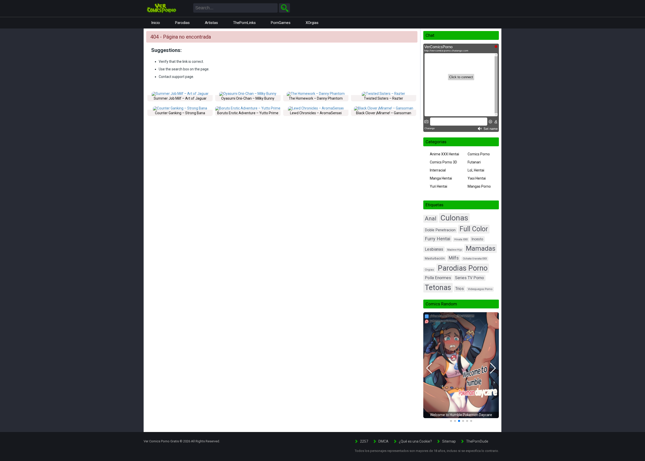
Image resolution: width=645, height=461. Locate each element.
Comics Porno (479, 154)
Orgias (429, 269)
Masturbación (435, 258)
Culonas (454, 217)
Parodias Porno (463, 268)
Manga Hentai (441, 178)
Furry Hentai (437, 238)
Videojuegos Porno (480, 289)
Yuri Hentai (438, 186)
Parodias (182, 22)
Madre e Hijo (454, 249)
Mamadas (480, 248)
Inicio (155, 22)
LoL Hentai (476, 170)
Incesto (477, 239)
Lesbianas (434, 249)
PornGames (281, 22)
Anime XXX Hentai (444, 154)
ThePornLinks (244, 22)
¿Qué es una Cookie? (415, 441)
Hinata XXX (461, 239)
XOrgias (312, 22)
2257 (364, 441)
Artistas (211, 22)
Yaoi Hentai (477, 178)
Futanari (474, 162)
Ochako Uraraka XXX (475, 258)
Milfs (454, 258)
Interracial (438, 170)
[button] (429, 368)
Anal (430, 218)
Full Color (474, 229)
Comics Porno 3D (443, 162)
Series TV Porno (469, 277)
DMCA (383, 441)
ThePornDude (477, 441)
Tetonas (438, 287)
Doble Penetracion (440, 230)
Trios (459, 288)
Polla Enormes (438, 277)
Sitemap (449, 441)
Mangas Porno (479, 186)
